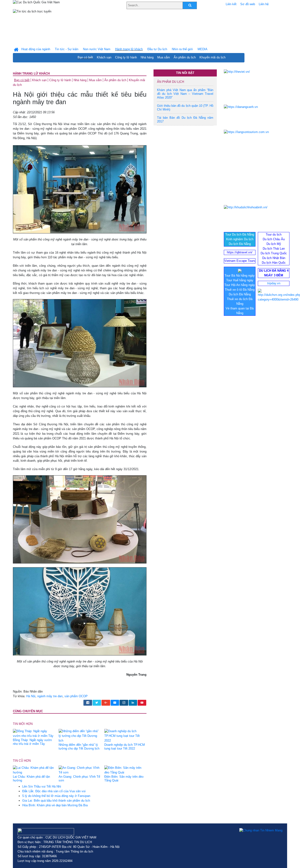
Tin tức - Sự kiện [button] (66, 49)
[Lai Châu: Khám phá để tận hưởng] (34, 770)
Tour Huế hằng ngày (239, 280)
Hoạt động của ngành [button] (35, 49)
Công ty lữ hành (126, 57)
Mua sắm (163, 57)
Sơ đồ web (247, 4)
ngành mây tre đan (50, 696)
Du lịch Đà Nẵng (240, 244)
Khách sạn (104, 57)
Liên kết (231, 4)
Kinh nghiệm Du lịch (239, 239)
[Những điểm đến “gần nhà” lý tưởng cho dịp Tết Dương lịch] (80, 735)
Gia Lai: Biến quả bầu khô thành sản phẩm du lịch (56, 800)
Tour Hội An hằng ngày (239, 285)
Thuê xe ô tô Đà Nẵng (240, 289)
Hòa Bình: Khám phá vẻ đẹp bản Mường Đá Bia (55, 805)
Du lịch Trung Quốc (274, 253)
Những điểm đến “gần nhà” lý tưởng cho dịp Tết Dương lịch (79, 746)
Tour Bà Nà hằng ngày (240, 275)
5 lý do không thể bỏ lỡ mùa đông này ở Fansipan (56, 796)
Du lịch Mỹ (273, 244)
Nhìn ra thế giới (182, 49)
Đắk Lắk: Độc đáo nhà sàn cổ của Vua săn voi (54, 791)
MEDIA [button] (202, 49)
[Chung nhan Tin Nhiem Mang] (260, 830)
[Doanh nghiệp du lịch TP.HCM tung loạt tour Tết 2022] (125, 735)
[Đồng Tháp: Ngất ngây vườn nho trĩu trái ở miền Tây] (34, 733)
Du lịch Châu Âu (274, 239)
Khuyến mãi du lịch (212, 57)
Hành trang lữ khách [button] (129, 49)
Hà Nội (30, 696)
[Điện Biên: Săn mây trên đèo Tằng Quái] (125, 770)
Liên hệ (264, 4)
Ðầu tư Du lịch (157, 49)
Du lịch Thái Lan (274, 248)
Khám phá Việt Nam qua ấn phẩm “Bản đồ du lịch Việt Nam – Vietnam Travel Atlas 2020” (185, 93)
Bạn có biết (85, 57)
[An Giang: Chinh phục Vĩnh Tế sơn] (80, 770)
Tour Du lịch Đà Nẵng (239, 234)
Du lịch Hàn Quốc (274, 262)
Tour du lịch (273, 234)
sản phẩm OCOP (76, 696)
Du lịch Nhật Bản (273, 258)
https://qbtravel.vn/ (239, 252)
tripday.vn (273, 283)
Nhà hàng (147, 57)
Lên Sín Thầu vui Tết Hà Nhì (41, 786)
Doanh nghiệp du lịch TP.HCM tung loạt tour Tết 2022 (124, 746)
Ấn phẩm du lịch (185, 57)
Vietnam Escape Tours (239, 261)
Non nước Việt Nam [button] (96, 49)
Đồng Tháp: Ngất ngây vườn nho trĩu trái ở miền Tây (32, 742)
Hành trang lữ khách (31, 73)
